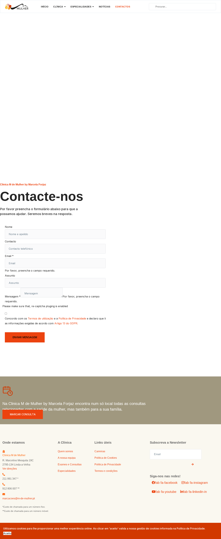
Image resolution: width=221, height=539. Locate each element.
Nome (8, 226)
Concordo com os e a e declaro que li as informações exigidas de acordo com (55, 321)
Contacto (10, 241)
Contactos (122, 6)
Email (9, 256)
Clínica (58, 6)
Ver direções (9, 468)
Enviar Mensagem (25, 337)
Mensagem (13, 296)
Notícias (104, 6)
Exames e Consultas (70, 464)
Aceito (7, 533)
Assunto (10, 275)
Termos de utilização (40, 318)
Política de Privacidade (72, 318)
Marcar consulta (23, 414)
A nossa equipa (67, 457)
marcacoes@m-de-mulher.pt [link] (18, 498)
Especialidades (81, 6)
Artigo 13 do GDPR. (66, 323)
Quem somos (65, 451)
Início (44, 6)
